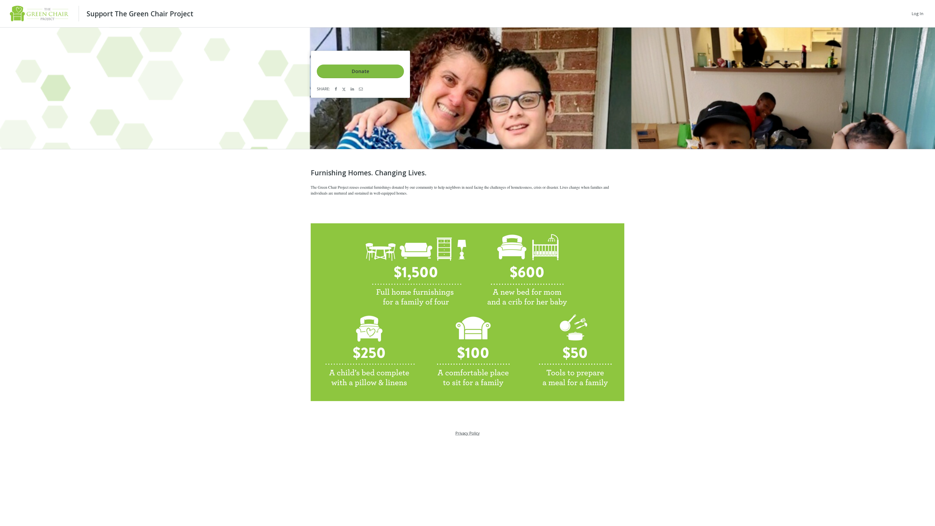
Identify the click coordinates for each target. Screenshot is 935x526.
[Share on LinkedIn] (353, 89)
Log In (917, 13)
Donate (360, 71)
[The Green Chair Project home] (39, 13)
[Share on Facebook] (336, 89)
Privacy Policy (467, 433)
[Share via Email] (361, 89)
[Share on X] (344, 89)
